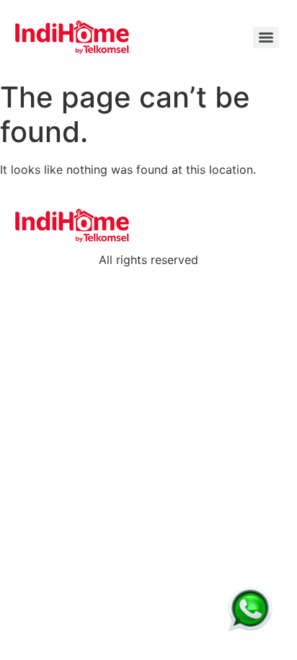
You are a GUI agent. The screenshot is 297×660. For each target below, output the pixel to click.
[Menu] (266, 37)
